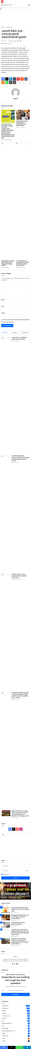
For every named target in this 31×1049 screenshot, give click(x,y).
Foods (3, 1041)
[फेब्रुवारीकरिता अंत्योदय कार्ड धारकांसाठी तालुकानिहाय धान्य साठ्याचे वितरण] (23, 115)
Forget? (27, 870)
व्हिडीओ (3, 1033)
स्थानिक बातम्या (9, 27)
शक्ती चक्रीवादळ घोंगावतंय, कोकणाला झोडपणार (18, 923)
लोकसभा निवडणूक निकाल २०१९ (8, 1030)
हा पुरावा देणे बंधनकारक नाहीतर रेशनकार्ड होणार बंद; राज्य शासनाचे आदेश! (20, 909)
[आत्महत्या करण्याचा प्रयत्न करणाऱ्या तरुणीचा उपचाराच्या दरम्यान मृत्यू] (6, 632)
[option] (15, 891)
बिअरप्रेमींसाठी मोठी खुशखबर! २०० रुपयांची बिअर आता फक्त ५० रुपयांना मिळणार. (20, 916)
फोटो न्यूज (4, 1018)
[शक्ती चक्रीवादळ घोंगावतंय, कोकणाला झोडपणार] (5, 925)
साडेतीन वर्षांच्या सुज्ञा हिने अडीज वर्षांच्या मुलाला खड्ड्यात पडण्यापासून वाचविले (7, 263)
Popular (5, 332)
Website (3, 313)
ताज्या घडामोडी (5, 1028)
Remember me (6, 874)
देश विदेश (4, 1013)
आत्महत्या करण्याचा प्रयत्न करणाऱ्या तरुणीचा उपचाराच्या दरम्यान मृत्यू (19, 576)
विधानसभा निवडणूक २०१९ (7, 1023)
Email (3, 306)
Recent (15, 332)
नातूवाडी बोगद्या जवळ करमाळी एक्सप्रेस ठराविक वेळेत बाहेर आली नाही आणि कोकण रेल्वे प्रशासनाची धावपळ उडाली (20, 932)
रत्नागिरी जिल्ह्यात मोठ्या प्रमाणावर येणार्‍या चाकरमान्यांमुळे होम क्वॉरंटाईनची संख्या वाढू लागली (20, 458)
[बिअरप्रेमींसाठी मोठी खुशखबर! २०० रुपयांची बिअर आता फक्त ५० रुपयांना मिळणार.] (5, 917)
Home (4, 27)
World (3, 1038)
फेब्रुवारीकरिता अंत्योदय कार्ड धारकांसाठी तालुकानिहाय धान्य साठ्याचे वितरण (22, 123)
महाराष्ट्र (4, 1010)
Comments (25, 332)
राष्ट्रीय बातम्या (5, 1008)
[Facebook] (3, 79)
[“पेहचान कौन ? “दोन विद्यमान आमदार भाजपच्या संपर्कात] (6, 395)
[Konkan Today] (8, 5)
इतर (3, 1025)
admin (5, 41)
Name (3, 299)
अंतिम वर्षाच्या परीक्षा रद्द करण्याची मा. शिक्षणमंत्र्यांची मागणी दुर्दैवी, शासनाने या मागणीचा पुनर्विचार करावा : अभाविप (20, 695)
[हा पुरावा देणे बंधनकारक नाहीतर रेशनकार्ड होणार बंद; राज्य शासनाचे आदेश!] (5, 910)
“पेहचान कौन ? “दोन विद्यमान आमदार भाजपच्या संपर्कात (19, 338)
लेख (3, 1020)
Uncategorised (6, 1015)
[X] (6, 79)
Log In (15, 878)
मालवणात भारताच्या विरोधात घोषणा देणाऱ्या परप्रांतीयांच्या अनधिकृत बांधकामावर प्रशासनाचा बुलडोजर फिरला (20, 941)
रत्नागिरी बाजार (5, 1035)
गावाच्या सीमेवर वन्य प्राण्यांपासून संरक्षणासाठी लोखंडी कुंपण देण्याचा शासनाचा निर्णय (22, 263)
